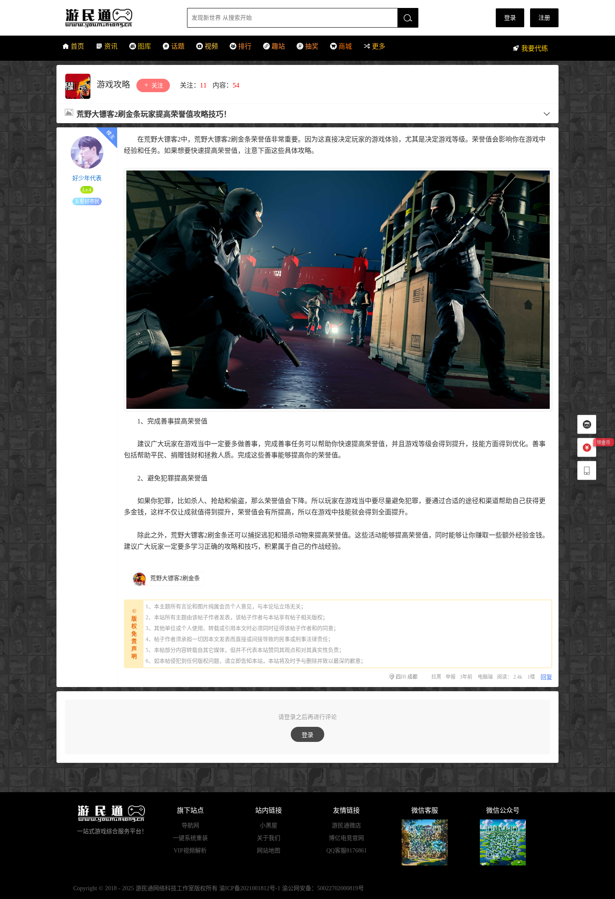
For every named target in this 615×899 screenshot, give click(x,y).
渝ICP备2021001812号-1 (249, 888)
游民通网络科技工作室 (165, 888)
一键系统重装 (190, 838)
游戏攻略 (114, 84)
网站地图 (268, 850)
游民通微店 (346, 825)
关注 (156, 86)
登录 (510, 18)
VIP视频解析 (190, 850)
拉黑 (436, 677)
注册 (544, 18)
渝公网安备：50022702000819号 (323, 888)
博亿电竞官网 (346, 838)
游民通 (114, 17)
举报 (451, 677)
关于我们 (268, 838)
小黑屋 (268, 825)
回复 (546, 677)
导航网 (190, 825)
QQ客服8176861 (346, 850)
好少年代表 (87, 178)
